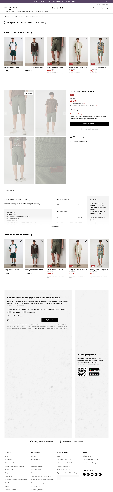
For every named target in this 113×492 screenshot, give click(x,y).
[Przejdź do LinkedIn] (100, 474)
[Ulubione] (102, 8)
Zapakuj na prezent (36, 469)
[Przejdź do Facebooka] (84, 474)
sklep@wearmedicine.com (90, 459)
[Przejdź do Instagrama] (88, 474)
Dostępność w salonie (91, 129)
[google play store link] (94, 370)
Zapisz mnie (50, 320)
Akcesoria (25, 11)
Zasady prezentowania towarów (14, 466)
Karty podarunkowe (37, 466)
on (10, 7)
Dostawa (33, 456)
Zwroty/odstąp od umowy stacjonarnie (42, 479)
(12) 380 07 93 (87, 456)
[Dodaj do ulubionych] (20, 38)
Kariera (7, 486)
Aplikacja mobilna (10, 463)
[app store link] (94, 374)
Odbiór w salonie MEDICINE (65, 463)
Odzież (13, 11)
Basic (39, 11)
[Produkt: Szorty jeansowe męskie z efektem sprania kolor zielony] (56, 51)
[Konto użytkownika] (97, 8)
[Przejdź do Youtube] (92, 474)
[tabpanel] (56, 210)
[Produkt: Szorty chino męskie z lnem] (34, 51)
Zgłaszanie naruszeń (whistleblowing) (16, 479)
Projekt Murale (9, 469)
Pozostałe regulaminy (37, 483)
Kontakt (7, 483)
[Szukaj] (93, 8)
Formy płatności (35, 459)
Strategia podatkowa (11, 489)
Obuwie (18, 11)
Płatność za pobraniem (63, 466)
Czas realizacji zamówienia (39, 463)
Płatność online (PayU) (63, 469)
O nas (6, 456)
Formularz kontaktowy (89, 463)
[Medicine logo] (56, 8)
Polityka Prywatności (37, 489)
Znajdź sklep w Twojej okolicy (72, 442)
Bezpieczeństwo (36, 486)
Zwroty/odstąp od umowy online (41, 476)
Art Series (45, 11)
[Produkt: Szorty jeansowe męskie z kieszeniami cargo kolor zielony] (99, 51)
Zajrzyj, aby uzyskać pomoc (43, 442)
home (15, 7)
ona (6, 7)
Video (30, 93)
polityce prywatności (40, 328)
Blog (6, 473)
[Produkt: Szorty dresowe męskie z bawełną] (13, 51)
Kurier (58, 456)
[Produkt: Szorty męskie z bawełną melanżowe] (78, 51)
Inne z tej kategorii (89, 124)
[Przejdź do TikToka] (96, 474)
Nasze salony (9, 459)
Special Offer (33, 11)
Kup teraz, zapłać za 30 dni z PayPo (67, 473)
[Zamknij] (106, 1)
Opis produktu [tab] (10, 190)
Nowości (7, 11)
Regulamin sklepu (36, 473)
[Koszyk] (106, 8)
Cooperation (8, 476)
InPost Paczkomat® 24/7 (64, 459)
